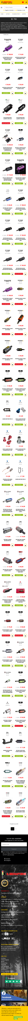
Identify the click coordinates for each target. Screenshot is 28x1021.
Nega (15, 1019)
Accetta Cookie (18, 1017)
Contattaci (3, 958)
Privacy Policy (4, 963)
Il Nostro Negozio (5, 960)
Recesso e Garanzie (5, 968)
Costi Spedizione (5, 966)
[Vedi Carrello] (26, 7)
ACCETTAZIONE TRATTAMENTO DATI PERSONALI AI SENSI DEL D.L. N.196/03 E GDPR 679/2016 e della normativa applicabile (15, 853)
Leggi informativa (10, 854)
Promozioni (3, 969)
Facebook (8, 859)
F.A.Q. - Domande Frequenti (7, 971)
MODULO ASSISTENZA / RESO (9, 974)
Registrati (14, 849)
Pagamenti (3, 964)
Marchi (2, 961)
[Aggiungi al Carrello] (12, 63)
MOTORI (7, 40)
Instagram (8, 860)
